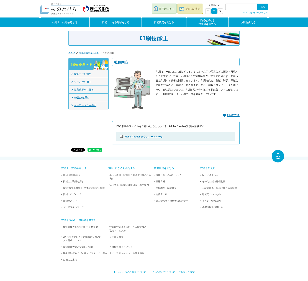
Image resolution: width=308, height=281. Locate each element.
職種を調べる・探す (89, 52)
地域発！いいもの (211, 194)
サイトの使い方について (255, 13)
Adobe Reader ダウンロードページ (143, 136)
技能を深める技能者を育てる (207, 22)
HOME (71, 52)
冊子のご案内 (166, 8)
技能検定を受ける (164, 22)
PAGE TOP (233, 115)
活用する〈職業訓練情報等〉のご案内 (129, 185)
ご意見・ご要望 (186, 272)
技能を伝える (248, 22)
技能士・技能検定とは (64, 22)
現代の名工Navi (210, 175)
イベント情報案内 (211, 200)
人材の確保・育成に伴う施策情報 (219, 188)
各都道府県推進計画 (212, 207)
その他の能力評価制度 (213, 181)
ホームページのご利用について (129, 272)
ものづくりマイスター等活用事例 (126, 253)
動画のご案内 (193, 8)
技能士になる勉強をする (115, 22)
